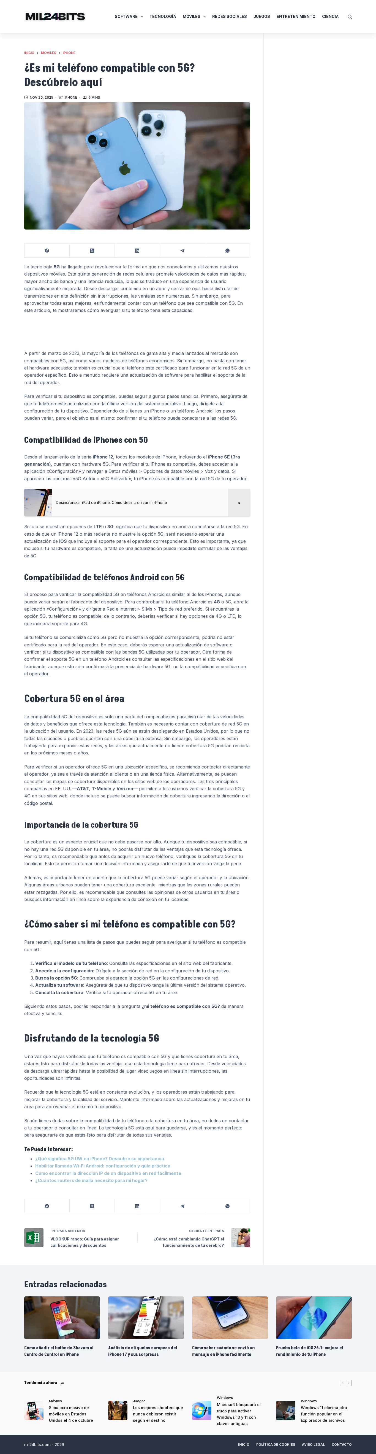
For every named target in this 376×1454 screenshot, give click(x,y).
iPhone (70, 97)
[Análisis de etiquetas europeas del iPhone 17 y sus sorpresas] (146, 1317)
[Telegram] (182, 251)
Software (126, 16)
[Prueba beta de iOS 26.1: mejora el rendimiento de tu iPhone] (314, 1317)
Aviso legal (313, 1444)
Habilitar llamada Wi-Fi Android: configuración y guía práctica (102, 1166)
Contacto (342, 1444)
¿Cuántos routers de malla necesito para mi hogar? (91, 1180)
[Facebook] (47, 251)
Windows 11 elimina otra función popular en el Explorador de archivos (324, 1414)
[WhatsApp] (227, 251)
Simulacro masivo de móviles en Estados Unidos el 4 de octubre (71, 1414)
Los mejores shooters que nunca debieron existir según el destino (158, 1414)
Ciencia (330, 16)
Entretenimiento (296, 16)
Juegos (262, 16)
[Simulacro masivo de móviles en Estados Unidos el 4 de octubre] (33, 1410)
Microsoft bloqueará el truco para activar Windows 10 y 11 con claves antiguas (239, 1414)
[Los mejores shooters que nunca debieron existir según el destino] (117, 1410)
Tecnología (162, 16)
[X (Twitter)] (92, 251)
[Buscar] (350, 17)
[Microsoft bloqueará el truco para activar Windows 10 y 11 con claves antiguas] (201, 1410)
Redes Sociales (229, 16)
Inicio (243, 1444)
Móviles (191, 16)
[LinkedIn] (137, 251)
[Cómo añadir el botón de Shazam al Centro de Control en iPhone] (62, 1317)
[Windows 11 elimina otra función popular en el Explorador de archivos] (285, 1410)
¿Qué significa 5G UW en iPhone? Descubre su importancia (99, 1158)
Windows (225, 1397)
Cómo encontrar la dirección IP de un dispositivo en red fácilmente (108, 1173)
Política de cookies (275, 1444)
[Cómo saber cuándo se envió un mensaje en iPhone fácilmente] (230, 1317)
